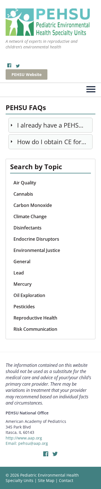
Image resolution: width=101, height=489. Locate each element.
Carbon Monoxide (32, 205)
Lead (18, 273)
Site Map (46, 480)
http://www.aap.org (24, 438)
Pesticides (24, 306)
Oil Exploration (29, 295)
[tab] (50, 125)
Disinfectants (27, 228)
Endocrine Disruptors (36, 239)
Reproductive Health (35, 318)
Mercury (22, 284)
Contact (66, 480)
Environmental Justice (36, 250)
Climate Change (30, 216)
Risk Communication (35, 329)
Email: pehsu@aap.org (27, 443)
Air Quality (24, 183)
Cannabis (23, 194)
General (21, 261)
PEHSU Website (27, 74)
